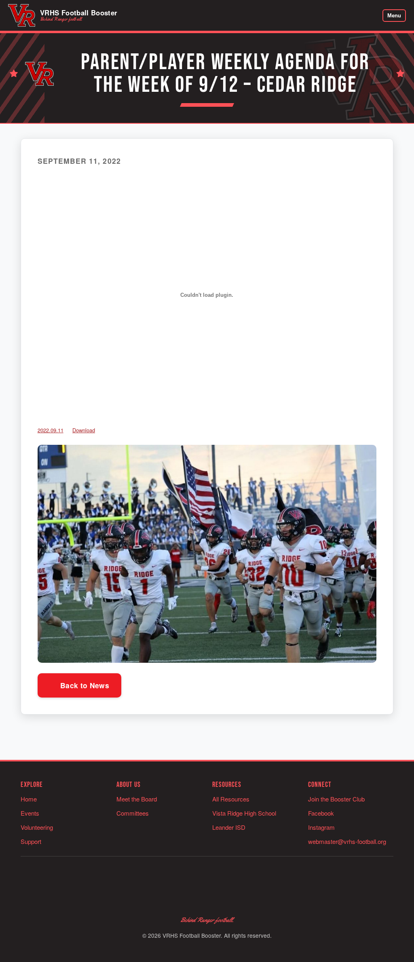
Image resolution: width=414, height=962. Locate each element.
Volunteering (37, 827)
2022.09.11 (50, 430)
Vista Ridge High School (244, 813)
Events (30, 813)
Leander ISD (228, 827)
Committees (132, 813)
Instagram (321, 827)
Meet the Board (136, 799)
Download (83, 430)
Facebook (321, 813)
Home (29, 799)
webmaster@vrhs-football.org (347, 841)
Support (31, 841)
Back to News (84, 685)
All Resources (230, 799)
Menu (394, 16)
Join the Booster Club (336, 799)
